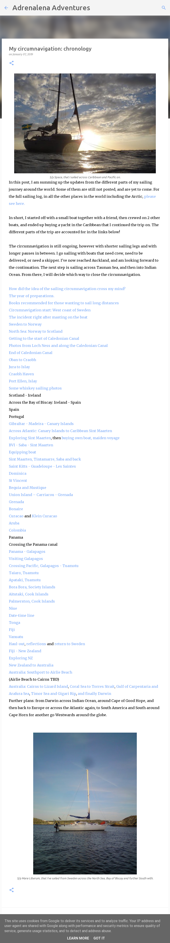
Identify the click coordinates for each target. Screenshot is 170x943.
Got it (99, 938)
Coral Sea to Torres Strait (92, 686)
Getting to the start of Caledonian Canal (44, 338)
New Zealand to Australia (31, 665)
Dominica (17, 473)
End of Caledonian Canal (30, 352)
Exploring (18, 438)
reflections (36, 644)
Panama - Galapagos (27, 551)
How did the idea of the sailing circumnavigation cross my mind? (67, 289)
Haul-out (17, 644)
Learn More (78, 938)
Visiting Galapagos (26, 558)
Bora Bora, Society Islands (32, 587)
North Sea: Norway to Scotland (36, 331)
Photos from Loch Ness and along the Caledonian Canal (58, 345)
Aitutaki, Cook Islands (28, 594)
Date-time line (21, 615)
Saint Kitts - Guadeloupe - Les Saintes (42, 466)
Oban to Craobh (22, 360)
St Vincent (18, 480)
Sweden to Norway (25, 324)
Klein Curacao (44, 516)
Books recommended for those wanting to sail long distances (64, 303)
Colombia (17, 530)
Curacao (16, 516)
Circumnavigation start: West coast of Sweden (50, 310)
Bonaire (16, 509)
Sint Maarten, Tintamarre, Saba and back (45, 459)
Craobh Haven (21, 374)
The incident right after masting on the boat (48, 317)
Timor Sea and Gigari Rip (53, 693)
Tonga (14, 622)
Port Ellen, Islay (23, 381)
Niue (13, 608)
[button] (11, 63)
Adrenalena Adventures (51, 8)
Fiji (12, 629)
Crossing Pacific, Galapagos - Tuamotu (44, 565)
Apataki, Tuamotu (25, 580)
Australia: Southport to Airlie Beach (40, 672)
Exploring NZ (21, 658)
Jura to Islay (19, 367)
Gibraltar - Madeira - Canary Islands (41, 423)
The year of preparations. (32, 296)
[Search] (96, 7)
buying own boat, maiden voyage (91, 438)
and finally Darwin (94, 693)
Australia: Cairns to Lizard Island (38, 686)
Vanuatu (16, 637)
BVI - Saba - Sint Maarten (31, 445)
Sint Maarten (39, 438)
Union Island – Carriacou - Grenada (41, 494)
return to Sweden (69, 644)
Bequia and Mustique (27, 487)
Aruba (14, 523)
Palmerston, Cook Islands (32, 601)
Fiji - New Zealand (25, 651)
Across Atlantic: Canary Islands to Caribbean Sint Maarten (60, 431)
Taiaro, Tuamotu (24, 573)
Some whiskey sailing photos (35, 388)
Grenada (16, 502)
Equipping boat (22, 452)
